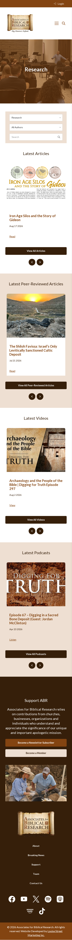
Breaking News (36, 855)
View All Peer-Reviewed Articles (36, 385)
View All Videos (36, 519)
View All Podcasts (36, 654)
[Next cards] (40, 262)
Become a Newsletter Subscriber (36, 742)
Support (36, 864)
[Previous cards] (32, 262)
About (36, 846)
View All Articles (36, 250)
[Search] (64, 23)
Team (36, 874)
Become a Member (36, 753)
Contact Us (36, 883)
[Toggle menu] (56, 23)
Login (61, 3)
